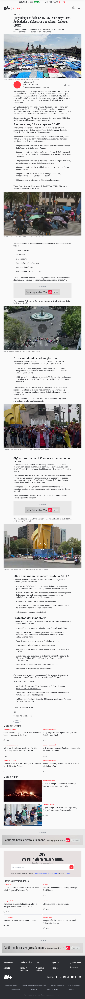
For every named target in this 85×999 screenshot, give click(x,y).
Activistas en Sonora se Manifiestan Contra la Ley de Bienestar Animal (62, 749)
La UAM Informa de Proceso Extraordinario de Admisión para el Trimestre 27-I (21, 888)
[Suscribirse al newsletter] (71, 867)
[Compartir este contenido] (69, 85)
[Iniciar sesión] (73, 8)
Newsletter (74, 967)
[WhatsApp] (76, 977)
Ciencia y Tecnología (24, 969)
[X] (60, 977)
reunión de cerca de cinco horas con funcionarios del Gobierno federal (41, 108)
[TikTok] (68, 977)
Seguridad (55, 962)
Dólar (45, 884)
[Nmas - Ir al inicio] (7, 8)
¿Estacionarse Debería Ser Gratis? (56, 904)
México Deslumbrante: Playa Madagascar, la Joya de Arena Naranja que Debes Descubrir (40, 687)
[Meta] (56, 977)
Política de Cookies (52, 989)
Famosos (55, 967)
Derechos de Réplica (11, 986)
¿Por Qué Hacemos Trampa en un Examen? (20, 920)
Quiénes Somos (75, 962)
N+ (21, 98)
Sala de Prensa (15, 989)
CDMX (45, 900)
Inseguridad (8, 900)
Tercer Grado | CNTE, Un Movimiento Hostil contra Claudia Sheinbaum (40, 496)
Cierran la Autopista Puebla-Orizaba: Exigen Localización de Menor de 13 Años (59, 784)
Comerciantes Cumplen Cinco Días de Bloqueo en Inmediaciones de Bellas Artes (22, 733)
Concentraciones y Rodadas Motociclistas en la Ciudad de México (61, 764)
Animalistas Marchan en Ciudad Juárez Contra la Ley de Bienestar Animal (22, 764)
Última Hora (47, 917)
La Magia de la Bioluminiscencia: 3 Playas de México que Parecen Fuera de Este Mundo (43, 700)
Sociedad (7, 884)
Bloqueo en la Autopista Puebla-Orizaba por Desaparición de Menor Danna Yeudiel (20, 905)
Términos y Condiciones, (40, 873)
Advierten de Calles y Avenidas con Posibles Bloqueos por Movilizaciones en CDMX (20, 749)
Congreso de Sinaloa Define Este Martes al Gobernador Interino (59, 921)
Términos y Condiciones (57, 986)
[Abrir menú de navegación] (79, 8)
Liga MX (7, 967)
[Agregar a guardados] (65, 85)
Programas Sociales (40, 969)
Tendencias (8, 917)
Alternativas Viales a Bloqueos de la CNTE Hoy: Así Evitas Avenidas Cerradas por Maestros (42, 119)
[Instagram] (64, 977)
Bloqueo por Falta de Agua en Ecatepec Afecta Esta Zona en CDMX (60, 733)
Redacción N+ (29, 82)
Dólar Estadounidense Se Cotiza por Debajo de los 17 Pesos (61, 888)
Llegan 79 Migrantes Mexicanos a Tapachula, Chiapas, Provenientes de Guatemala (59, 809)
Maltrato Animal (49, 744)
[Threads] (80, 977)
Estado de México (26, 962)
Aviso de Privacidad (53, 873)
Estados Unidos (48, 804)
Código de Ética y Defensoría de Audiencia (34, 986)
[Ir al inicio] (8, 977)
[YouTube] (72, 977)
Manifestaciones (10, 729)
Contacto (71, 989)
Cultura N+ (34, 989)
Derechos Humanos (11, 744)
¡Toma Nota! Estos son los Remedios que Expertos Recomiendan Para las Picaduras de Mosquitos (42, 693)
